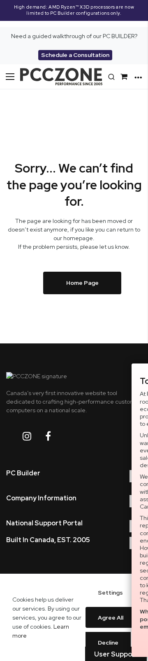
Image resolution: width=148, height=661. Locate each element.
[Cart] (125, 77)
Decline (108, 642)
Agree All (110, 617)
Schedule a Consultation (75, 55)
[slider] (74, 13)
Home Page (82, 282)
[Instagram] (33, 436)
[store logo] (61, 76)
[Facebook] (54, 436)
